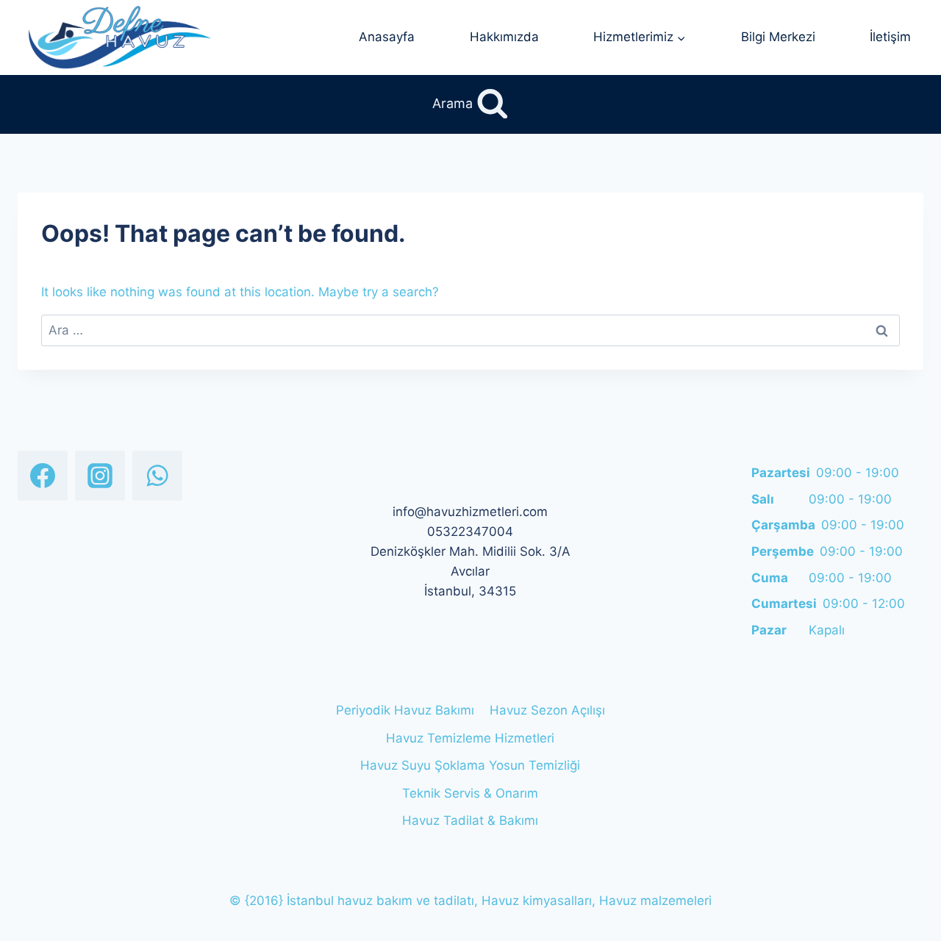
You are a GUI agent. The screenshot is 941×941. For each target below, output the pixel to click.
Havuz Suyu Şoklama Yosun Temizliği (470, 765)
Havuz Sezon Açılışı (547, 710)
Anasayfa (387, 36)
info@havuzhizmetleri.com (470, 511)
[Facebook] (43, 476)
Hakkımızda (504, 36)
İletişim (890, 36)
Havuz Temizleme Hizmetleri (470, 738)
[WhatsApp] (157, 476)
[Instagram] (100, 476)
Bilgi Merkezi (778, 36)
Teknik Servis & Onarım (470, 793)
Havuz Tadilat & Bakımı (470, 820)
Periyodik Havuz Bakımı (405, 710)
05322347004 (470, 531)
